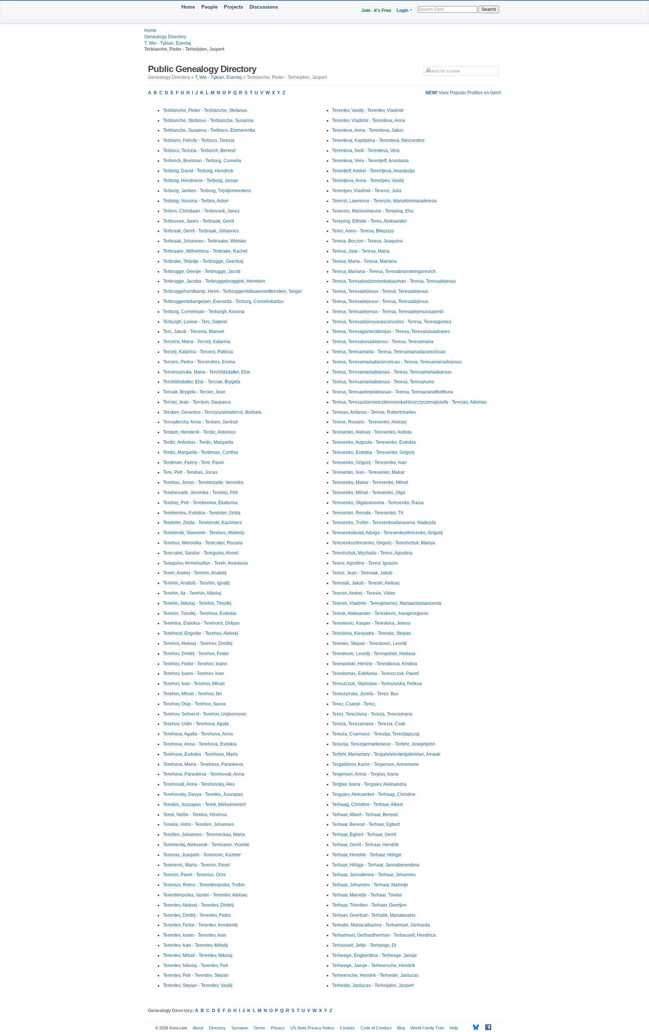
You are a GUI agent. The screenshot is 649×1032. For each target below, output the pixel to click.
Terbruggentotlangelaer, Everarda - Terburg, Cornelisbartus (223, 301)
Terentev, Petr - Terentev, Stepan (196, 975)
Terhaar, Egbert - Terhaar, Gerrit (364, 834)
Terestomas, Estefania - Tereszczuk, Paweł (375, 673)
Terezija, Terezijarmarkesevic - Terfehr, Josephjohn (383, 744)
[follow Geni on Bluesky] (474, 1027)
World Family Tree (427, 1028)
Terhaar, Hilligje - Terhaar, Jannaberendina (375, 865)
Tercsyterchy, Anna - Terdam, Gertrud (200, 422)
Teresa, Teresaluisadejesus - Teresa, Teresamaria (382, 341)
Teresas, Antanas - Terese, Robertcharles (374, 412)
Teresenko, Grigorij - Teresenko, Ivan (369, 462)
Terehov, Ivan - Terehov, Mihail (194, 683)
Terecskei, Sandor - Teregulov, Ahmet (200, 553)
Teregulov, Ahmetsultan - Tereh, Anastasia (205, 563)
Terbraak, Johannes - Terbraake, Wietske (204, 241)
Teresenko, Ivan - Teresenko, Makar (368, 472)
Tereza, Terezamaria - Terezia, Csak (368, 723)
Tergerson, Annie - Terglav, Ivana (365, 774)
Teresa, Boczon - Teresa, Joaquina (367, 241)
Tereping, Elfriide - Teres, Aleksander (369, 221)
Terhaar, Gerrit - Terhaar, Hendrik (365, 844)
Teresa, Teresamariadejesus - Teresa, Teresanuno (383, 381)
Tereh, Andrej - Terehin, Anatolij (194, 573)
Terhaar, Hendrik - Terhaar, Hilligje (366, 854)
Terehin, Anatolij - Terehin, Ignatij (196, 583)
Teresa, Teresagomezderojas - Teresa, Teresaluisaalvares (391, 331)
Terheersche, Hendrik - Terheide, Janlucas (375, 975)
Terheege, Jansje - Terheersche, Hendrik (373, 965)
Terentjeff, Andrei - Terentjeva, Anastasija (373, 170)
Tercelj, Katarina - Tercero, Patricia (198, 351)
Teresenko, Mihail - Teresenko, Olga (368, 492)
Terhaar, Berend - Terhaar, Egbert (366, 824)
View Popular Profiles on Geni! (463, 92)
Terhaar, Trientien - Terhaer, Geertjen (369, 905)
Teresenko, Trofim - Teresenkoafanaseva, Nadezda (384, 522)
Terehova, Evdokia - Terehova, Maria (200, 754)
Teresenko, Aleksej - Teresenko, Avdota (372, 432)
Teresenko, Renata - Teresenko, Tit (367, 512)
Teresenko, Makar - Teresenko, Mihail (370, 482)
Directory (217, 1028)
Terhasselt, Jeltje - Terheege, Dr (364, 945)
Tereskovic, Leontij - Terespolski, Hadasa (373, 653)
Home (188, 7)
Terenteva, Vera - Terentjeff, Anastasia (370, 160)
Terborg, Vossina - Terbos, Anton (196, 200)
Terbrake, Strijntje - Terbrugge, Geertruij (203, 261)
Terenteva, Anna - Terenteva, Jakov (367, 130)
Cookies (347, 1028)
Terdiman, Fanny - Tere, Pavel (193, 462)
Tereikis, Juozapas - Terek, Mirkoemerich (204, 804)
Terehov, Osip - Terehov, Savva (194, 704)
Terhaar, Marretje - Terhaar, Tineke (367, 895)
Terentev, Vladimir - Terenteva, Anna (368, 120)
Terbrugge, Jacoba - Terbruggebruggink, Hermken (214, 281)
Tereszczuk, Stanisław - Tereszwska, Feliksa (377, 683)
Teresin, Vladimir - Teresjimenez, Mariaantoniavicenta (386, 603)
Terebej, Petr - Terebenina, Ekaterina (200, 502)
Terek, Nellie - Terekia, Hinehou (195, 814)
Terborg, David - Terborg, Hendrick (198, 170)
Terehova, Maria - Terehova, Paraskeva (203, 764)
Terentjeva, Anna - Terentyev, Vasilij (368, 180)
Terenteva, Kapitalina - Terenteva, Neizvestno (378, 140)
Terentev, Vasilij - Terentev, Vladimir (368, 110)
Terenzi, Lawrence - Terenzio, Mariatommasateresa (384, 200)
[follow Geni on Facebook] (486, 1027)
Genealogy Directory (165, 36)
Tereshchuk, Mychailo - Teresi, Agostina (372, 553)
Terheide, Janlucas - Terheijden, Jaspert (373, 985)
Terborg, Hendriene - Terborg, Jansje (200, 180)
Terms (259, 1028)
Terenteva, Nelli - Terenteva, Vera (366, 150)
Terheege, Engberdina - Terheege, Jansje (374, 955)
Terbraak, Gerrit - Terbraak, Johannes (201, 231)
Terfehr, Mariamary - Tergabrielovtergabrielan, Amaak (386, 754)
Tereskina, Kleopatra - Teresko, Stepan (371, 633)
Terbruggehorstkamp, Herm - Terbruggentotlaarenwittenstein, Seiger (232, 291)
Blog (401, 1028)
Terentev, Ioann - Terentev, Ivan (194, 935)
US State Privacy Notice (312, 1028)
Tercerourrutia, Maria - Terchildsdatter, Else (206, 372)
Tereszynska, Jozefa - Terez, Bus (365, 693)
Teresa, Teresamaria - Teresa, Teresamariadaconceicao (388, 351)
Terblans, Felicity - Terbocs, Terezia (198, 140)
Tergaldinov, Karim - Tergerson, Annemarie (375, 764)
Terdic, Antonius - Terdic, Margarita (198, 442)
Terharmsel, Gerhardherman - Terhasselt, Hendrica (384, 935)
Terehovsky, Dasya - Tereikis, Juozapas (203, 794)
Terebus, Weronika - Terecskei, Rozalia (203, 542)
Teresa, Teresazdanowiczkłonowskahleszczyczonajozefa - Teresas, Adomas (409, 402)
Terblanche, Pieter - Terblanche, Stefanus (205, 110)
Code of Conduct (376, 1028)
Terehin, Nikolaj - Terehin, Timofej (197, 603)
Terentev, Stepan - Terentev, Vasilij (197, 985)
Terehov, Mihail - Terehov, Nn (192, 693)
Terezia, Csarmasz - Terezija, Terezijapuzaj (376, 734)
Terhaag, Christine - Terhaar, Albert (367, 804)
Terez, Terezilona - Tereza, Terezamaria (372, 714)
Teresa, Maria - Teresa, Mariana (364, 261)
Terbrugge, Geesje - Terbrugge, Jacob (201, 271)
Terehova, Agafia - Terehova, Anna (198, 734)
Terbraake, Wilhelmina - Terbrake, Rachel (205, 251)
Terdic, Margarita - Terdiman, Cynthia (200, 452)
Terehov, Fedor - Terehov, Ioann (195, 663)
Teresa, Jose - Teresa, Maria (360, 251)
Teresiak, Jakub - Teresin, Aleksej (366, 583)
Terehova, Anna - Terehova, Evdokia (200, 744)
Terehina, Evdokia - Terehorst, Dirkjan (201, 623)
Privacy (278, 1028)
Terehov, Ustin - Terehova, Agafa (196, 723)
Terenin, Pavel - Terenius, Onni (194, 874)
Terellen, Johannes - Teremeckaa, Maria (204, 834)
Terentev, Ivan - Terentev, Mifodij (195, 945)
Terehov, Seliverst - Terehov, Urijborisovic (205, 714)
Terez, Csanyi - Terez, (354, 704)
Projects (233, 7)
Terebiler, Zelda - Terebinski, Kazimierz (202, 522)
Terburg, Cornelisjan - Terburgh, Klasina (204, 311)
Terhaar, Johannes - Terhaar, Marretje (370, 884)
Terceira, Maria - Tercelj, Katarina (196, 341)
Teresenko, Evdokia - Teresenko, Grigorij (373, 452)
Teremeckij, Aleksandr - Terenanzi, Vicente (206, 844)
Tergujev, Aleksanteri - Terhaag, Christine (373, 794)
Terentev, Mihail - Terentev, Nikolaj (197, 955)
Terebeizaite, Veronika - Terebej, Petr (200, 492)
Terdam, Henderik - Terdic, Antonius (199, 432)
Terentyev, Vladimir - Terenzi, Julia (366, 190)
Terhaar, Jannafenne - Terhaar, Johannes (374, 874)
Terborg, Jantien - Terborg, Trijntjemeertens (207, 190)
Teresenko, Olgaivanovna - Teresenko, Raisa (378, 502)
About (198, 1028)
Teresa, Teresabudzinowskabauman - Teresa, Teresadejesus (394, 281)
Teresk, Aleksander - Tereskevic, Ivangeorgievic (380, 613)
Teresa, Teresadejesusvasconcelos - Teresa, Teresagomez (391, 321)
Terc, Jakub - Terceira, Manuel (193, 331)
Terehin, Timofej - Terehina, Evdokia (199, 613)
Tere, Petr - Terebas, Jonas (190, 472)
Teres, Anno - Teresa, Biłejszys (363, 231)
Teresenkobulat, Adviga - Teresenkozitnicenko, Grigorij (387, 532)
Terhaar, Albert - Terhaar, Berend (365, 814)
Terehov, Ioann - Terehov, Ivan (193, 673)
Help (454, 1028)
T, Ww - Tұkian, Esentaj (167, 43)
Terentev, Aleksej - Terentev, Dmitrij (198, 905)
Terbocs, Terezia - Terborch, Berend (199, 150)
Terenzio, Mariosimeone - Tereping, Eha (373, 211)
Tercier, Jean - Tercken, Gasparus (197, 402)
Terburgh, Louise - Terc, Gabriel (195, 321)
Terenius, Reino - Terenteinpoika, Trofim (204, 884)
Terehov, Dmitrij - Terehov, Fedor (196, 653)
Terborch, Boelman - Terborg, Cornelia (202, 160)
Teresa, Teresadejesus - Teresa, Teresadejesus (380, 291)
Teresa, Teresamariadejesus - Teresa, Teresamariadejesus (391, 372)
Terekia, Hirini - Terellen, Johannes (198, 824)
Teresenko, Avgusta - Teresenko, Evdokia (374, 442)
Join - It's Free (376, 10)
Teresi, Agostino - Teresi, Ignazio (365, 563)
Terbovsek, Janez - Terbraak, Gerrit (198, 221)
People (209, 7)
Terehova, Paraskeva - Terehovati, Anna (203, 774)
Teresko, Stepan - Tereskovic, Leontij (369, 643)
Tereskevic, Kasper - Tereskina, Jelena (371, 623)
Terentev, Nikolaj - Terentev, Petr (195, 965)
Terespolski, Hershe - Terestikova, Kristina (374, 663)
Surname (239, 1028)
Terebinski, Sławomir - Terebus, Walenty (204, 532)
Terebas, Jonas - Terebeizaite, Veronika (203, 482)
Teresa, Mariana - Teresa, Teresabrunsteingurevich (384, 271)
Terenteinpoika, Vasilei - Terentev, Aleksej (205, 895)
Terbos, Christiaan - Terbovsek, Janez (201, 211)
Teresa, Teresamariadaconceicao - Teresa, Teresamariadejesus (397, 362)
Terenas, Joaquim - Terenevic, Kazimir (202, 854)
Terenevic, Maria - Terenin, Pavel (196, 865)
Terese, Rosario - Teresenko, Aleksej (369, 422)
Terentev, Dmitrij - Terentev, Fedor (197, 915)
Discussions (263, 7)
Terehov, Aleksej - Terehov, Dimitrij (197, 643)
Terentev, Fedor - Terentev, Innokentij (200, 925)
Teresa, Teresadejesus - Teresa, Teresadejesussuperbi (388, 311)
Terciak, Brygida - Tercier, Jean (194, 392)
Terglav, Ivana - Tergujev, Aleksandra (369, 784)
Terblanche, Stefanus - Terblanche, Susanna (208, 120)
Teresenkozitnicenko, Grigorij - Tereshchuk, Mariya (383, 542)
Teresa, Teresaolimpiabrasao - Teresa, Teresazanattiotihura (392, 392)
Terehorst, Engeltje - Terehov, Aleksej (200, 633)
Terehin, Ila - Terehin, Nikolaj (192, 593)
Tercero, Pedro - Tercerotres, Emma (199, 362)
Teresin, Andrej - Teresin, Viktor (363, 593)
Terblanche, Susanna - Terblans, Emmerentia (209, 130)
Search (488, 9)
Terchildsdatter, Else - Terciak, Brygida (201, 381)
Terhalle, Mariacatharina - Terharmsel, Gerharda (381, 925)
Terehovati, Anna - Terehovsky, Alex (199, 784)
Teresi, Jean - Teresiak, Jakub (362, 573)
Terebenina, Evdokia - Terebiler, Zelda (201, 512)
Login (402, 10)
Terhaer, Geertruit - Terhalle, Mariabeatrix (373, 915)
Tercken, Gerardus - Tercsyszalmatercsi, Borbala (212, 412)
